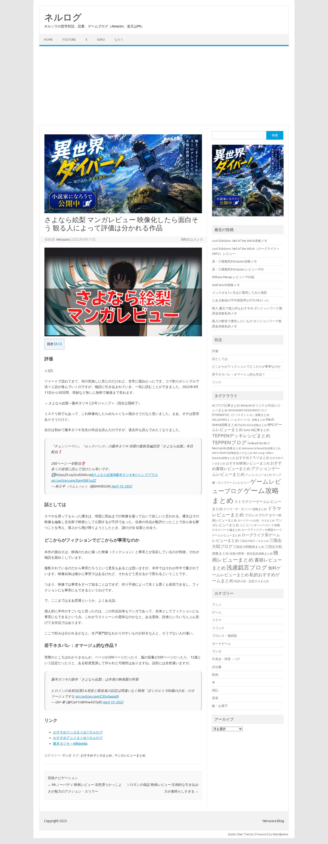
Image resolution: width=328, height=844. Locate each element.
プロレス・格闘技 (224, 635)
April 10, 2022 (121, 486)
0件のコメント (192, 239)
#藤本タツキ (122, 475)
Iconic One (235, 834)
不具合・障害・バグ (226, 659)
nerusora (63, 239)
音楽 (215, 698)
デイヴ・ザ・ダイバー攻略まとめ (245, 509)
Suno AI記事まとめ (256, 429)
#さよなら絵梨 (102, 475)
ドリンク (218, 628)
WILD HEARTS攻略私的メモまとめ (232, 452)
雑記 (215, 690)
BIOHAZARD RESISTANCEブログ (247, 410)
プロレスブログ (256, 515)
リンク (216, 382)
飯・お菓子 (220, 705)
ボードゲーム (221, 643)
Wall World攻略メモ (226, 285)
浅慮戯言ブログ (246, 567)
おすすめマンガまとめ (96, 755)
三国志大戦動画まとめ (248, 546)
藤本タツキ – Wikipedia (70, 743)
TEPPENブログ (229, 442)
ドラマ (216, 620)
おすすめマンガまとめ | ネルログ (78, 732)
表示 (58, 343)
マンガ (66, 755)
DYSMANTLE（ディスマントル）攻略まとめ (240, 414)
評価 (215, 351)
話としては (220, 358)
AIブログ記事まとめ (226, 405)
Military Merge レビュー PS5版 (233, 277)
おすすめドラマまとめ (252, 458)
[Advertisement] (164, 85)
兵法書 (216, 667)
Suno (101, 39)
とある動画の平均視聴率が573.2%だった (240, 300)
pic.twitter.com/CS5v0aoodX (97, 696)
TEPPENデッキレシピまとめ (241, 435)
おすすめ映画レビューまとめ (248, 463)
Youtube (69, 39)
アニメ (216, 604)
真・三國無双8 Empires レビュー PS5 (238, 269)
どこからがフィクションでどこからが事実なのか (246, 366)
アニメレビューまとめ (258, 474)
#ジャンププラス (145, 475)
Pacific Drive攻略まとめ (252, 425)
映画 (215, 674)
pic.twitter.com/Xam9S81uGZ (73, 480)
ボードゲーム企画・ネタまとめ (256, 520)
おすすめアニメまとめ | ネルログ (78, 738)
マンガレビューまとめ (130, 755)
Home (48, 39)
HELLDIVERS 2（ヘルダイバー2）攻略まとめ (238, 419)
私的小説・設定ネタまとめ (251, 581)
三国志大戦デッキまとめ (254, 540)
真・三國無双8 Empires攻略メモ (234, 261)
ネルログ (63, 17)
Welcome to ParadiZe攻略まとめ (261, 448)
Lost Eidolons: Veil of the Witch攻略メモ (239, 240)
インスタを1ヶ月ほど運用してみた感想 (239, 292)
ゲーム (216, 612)
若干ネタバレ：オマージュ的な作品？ (238, 374)
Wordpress (280, 834)
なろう (119, 39)
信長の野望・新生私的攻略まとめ (251, 553)
